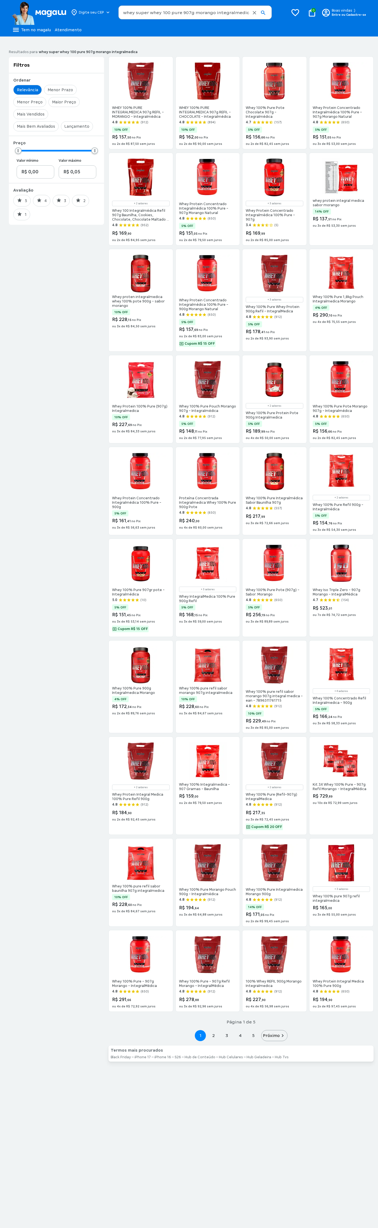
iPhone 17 (142, 1057)
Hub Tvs (282, 1057)
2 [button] (213, 1035)
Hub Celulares (231, 1057)
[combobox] (195, 12)
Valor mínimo (27, 161)
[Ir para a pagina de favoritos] (295, 12)
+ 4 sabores (341, 691)
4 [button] (240, 1035)
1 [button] (200, 1035)
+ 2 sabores (140, 203)
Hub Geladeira (259, 1057)
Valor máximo (70, 161)
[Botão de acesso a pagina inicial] (39, 12)
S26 (178, 1057)
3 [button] (227, 1035)
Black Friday (121, 1057)
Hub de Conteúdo (200, 1057)
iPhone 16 (162, 1057)
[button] (254, 13)
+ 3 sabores (274, 203)
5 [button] (253, 1035)
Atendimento (68, 30)
